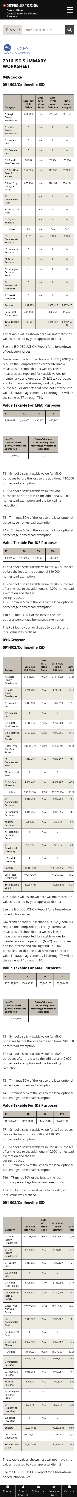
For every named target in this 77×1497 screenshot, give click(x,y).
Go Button (69, 29)
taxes (20, 48)
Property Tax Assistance (17, 53)
